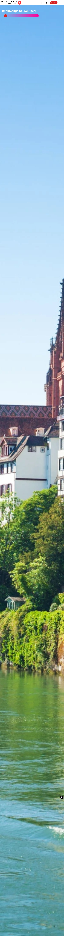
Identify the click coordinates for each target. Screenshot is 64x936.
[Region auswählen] (46, 2)
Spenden (53, 2)
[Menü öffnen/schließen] (61, 2)
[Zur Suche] (41, 2)
